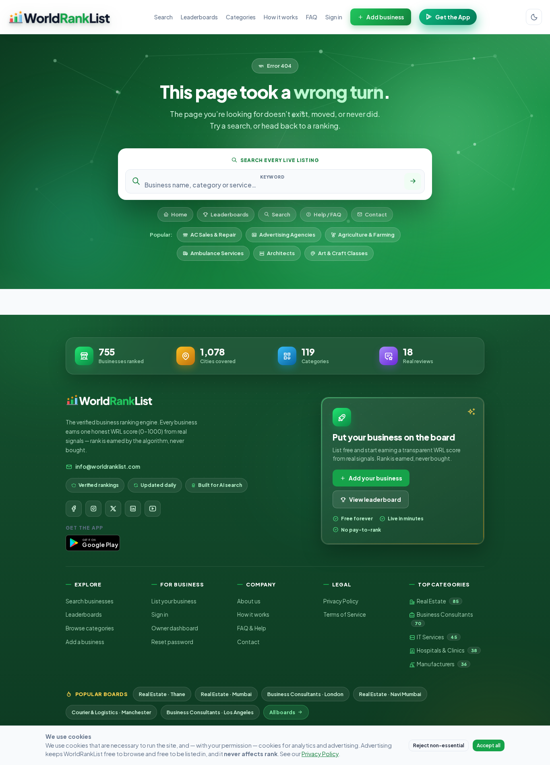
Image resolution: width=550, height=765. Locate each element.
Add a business (85, 641)
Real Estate (437, 601)
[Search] (412, 181)
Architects (281, 253)
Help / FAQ (327, 214)
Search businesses (90, 601)
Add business (385, 17)
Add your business (375, 478)
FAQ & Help (251, 628)
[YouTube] (153, 509)
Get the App (452, 17)
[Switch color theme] (534, 17)
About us (249, 601)
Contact (376, 214)
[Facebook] (74, 509)
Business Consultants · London (305, 694)
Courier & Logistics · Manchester (111, 712)
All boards (282, 712)
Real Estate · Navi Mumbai (390, 694)
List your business (173, 601)
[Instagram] (93, 509)
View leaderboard (375, 499)
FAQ (311, 17)
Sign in (333, 17)
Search (163, 17)
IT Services (436, 637)
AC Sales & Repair (213, 234)
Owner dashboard (174, 628)
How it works (281, 17)
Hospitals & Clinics (446, 650)
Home (179, 214)
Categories (241, 17)
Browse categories (90, 628)
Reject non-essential (438, 745)
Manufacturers (441, 664)
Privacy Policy (340, 601)
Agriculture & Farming (366, 234)
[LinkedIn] (133, 509)
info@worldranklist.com (107, 466)
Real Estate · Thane (162, 694)
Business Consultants (444, 618)
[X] (113, 509)
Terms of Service (344, 614)
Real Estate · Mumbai (226, 694)
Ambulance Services (217, 253)
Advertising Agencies (287, 234)
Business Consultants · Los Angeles (210, 712)
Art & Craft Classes (343, 253)
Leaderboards (199, 17)
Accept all (488, 745)
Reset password (172, 641)
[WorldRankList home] (59, 17)
